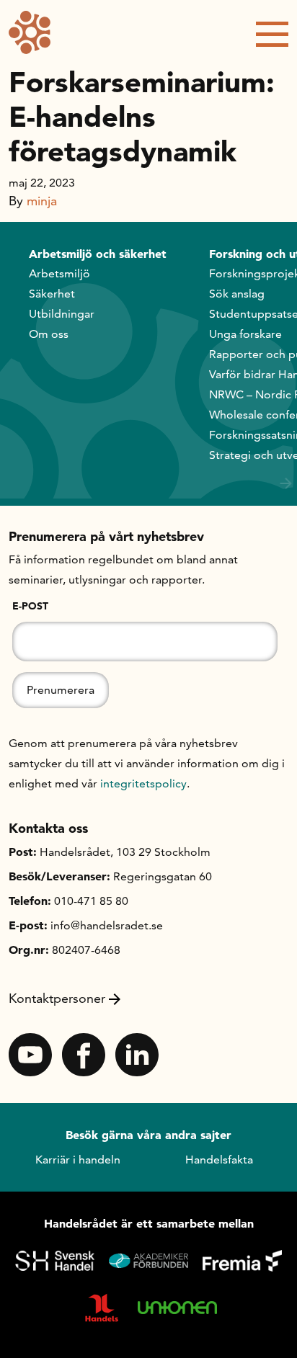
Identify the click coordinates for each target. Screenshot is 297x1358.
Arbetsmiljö (59, 273)
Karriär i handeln (77, 1159)
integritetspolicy (143, 783)
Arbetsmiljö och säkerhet (98, 253)
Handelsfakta (219, 1159)
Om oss (48, 334)
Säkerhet (52, 293)
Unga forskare (245, 334)
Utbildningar (61, 314)
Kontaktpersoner (57, 998)
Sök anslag (237, 293)
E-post (30, 605)
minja (42, 200)
